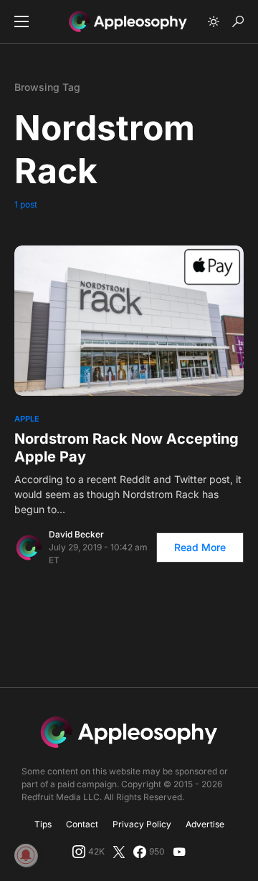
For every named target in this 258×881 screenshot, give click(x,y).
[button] (21, 21)
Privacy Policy (142, 824)
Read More (200, 547)
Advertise (205, 824)
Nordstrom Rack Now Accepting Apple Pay (126, 447)
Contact (82, 824)
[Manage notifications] (25, 855)
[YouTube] (179, 851)
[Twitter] (119, 851)
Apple (26, 419)
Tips (43, 824)
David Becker (76, 534)
